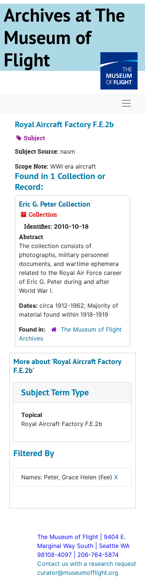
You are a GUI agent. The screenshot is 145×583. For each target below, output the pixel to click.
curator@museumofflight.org (77, 572)
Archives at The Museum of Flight (64, 37)
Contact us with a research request (86, 563)
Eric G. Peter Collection (54, 204)
